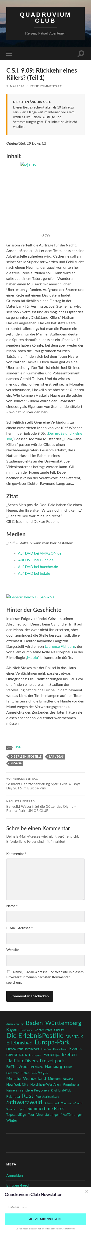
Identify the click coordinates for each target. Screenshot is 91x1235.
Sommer (11, 1109)
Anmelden (14, 1176)
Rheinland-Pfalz (61, 1090)
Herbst (68, 1067)
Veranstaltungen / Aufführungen (59, 1115)
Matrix (32, 658)
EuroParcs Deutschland (54, 1049)
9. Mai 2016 (15, 86)
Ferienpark (35, 1055)
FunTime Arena (17, 1067)
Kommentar (16, 854)
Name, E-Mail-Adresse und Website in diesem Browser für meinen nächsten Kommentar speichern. (45, 977)
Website (12, 950)
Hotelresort (12, 1073)
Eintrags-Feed (17, 1185)
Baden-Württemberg (53, 1023)
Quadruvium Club (45, 17)
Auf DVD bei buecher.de (38, 567)
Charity (59, 1030)
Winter (11, 1120)
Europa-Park (52, 1042)
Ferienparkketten (60, 1055)
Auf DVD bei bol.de (34, 573)
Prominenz (71, 1084)
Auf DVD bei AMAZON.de (39, 553)
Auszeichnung (15, 1024)
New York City (17, 1084)
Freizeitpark (52, 1061)
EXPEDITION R (16, 1055)
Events (75, 1049)
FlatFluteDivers (22, 1061)
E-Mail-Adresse (19, 928)
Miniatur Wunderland (26, 1079)
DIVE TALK (74, 1037)
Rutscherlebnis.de (47, 1096)
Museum (54, 1079)
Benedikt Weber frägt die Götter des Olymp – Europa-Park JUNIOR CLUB (41, 806)
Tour (31, 1115)
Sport (22, 1109)
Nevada (16, 763)
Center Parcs (43, 1030)
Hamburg (53, 1067)
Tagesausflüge (16, 1115)
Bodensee (27, 1030)
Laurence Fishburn (60, 646)
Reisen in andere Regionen (27, 1090)
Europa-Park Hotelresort (22, 1049)
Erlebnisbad (19, 1042)
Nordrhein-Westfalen (45, 1084)
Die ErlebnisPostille (26, 756)
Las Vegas (56, 756)
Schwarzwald (24, 1102)
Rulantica (13, 1096)
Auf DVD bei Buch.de (35, 560)
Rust (27, 1096)
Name (12, 906)
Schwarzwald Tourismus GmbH (63, 1103)
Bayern (12, 1030)
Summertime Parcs (46, 1109)
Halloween (36, 1067)
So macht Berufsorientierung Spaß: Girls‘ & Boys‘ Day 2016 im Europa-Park (43, 784)
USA (18, 747)
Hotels (25, 1073)
